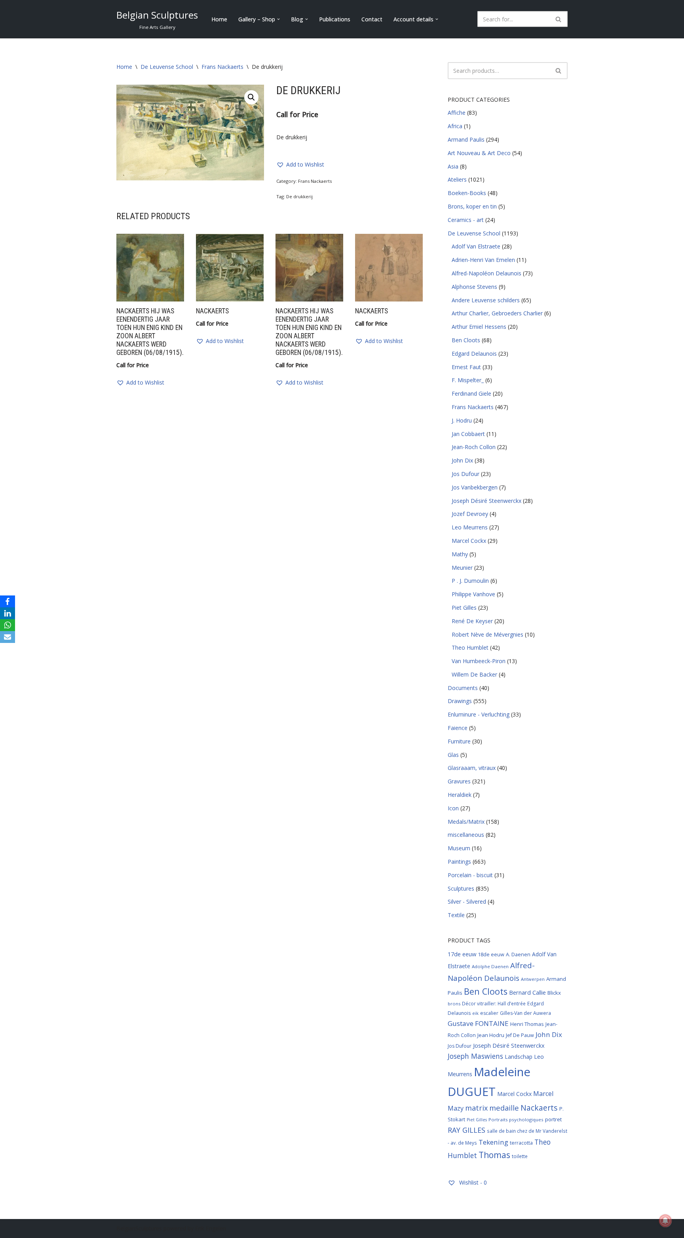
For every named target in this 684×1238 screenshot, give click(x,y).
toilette (520, 1156)
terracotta (521, 1142)
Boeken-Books (467, 193)
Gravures (459, 781)
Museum (459, 848)
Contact (371, 19)
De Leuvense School (167, 66)
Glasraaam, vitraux (472, 768)
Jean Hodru (490, 1035)
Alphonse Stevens (474, 286)
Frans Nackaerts (222, 66)
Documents (463, 688)
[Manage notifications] (665, 1220)
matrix (476, 1108)
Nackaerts (539, 1107)
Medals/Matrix (466, 821)
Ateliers (457, 179)
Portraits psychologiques (515, 1119)
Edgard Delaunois (474, 353)
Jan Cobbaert (468, 434)
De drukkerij (299, 196)
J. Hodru (462, 420)
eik (475, 1013)
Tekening (493, 1142)
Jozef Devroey (470, 514)
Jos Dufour (465, 474)
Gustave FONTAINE (478, 1023)
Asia (453, 166)
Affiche (457, 112)
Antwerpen (533, 979)
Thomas (494, 1154)
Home (219, 19)
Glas (453, 754)
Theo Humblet (470, 647)
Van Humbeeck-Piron (478, 661)
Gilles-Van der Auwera (525, 1013)
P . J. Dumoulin (470, 580)
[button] (278, 19)
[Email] (7, 637)
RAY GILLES (466, 1130)
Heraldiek (459, 794)
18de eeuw (491, 954)
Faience (457, 728)
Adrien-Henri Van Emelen (483, 260)
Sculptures (461, 888)
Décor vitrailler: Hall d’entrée (494, 1003)
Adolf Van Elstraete (476, 246)
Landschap (518, 1056)
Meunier (462, 567)
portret (553, 1119)
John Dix (462, 460)
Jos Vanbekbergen (475, 487)
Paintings (459, 861)
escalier (489, 1013)
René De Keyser (472, 621)
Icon (453, 808)
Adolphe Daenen (490, 966)
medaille (504, 1108)
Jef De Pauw (520, 1035)
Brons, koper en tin (472, 206)
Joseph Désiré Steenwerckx (486, 500)
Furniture (459, 741)
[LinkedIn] (7, 613)
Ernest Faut (466, 367)
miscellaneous (466, 834)
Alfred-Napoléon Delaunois (486, 273)
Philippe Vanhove (473, 594)
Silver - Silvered (467, 901)
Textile (456, 915)
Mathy (460, 554)
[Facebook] (7, 601)
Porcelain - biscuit (470, 875)
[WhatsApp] (7, 625)
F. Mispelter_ (468, 380)
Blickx (554, 992)
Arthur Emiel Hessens (479, 326)
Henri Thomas (527, 1024)
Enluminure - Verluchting (478, 714)
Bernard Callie (527, 992)
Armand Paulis (466, 139)
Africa (455, 126)
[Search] (559, 19)
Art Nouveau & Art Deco (479, 153)
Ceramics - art (466, 220)
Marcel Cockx (469, 540)
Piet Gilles (464, 607)
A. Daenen (518, 954)
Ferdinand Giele (471, 393)
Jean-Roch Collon (474, 447)
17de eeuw (462, 954)
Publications (334, 19)
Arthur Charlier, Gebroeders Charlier (497, 313)
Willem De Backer (474, 674)
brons (454, 1004)
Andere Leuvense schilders (486, 300)
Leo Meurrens (470, 527)
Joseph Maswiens (475, 1056)
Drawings (460, 701)
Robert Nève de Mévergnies (487, 634)
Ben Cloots (466, 340)
